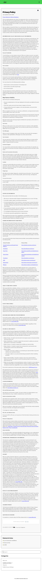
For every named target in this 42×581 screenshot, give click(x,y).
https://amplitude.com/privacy (27, 248)
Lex (16, 578)
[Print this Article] (37, 10)
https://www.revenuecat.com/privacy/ (29, 262)
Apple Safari (10, 426)
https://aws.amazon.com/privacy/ (28, 260)
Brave (10, 427)
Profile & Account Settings (8, 567)
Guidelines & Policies (7, 562)
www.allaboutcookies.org (12, 387)
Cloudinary (5, 258)
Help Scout (26, 578)
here (18, 74)
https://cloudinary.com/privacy (27, 258)
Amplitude (5, 248)
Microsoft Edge (23, 426)
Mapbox (4, 264)
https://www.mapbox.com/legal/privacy (29, 264)
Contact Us (23, 527)
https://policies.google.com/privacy (28, 245)
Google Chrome (16, 426)
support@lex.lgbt (14, 321)
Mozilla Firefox (6, 427)
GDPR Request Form (33, 367)
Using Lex (5, 564)
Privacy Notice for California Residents (11, 17)
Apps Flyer (5, 250)
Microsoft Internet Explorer (32, 426)
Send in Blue (5, 254)
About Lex (5, 560)
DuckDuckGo (14, 427)
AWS (4, 260)
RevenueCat (5, 262)
